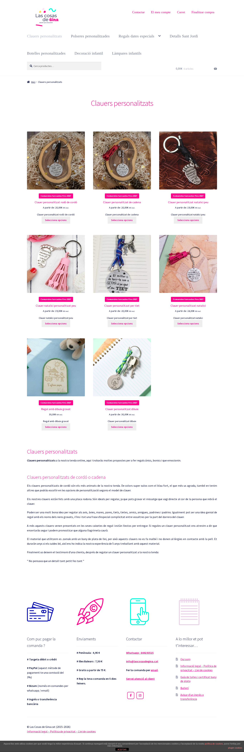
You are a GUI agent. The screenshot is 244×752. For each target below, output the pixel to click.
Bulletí (184, 688)
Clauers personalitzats (44, 36)
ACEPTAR (122, 749)
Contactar (138, 12)
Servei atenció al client (140, 678)
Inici (33, 82)
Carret (181, 12)
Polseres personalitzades (90, 36)
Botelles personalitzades (46, 53)
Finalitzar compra (202, 12)
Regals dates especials (136, 36)
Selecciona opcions (56, 220)
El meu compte (161, 12)
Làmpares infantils (126, 53)
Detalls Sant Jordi (184, 36)
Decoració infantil (88, 53)
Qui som (185, 659)
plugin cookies (235, 748)
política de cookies (214, 744)
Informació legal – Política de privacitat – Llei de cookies (61, 731)
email (154, 670)
